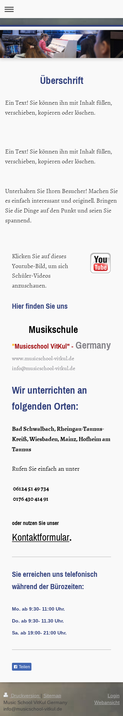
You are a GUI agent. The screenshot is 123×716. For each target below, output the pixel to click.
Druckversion (25, 695)
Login (114, 695)
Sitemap (52, 695)
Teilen (24, 666)
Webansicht (107, 702)
